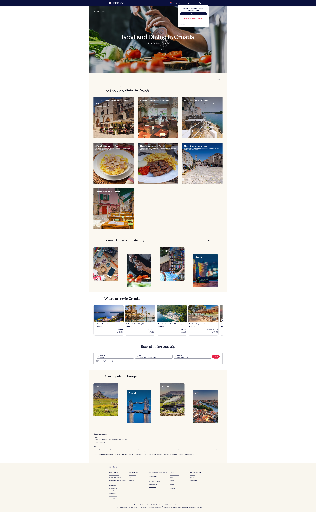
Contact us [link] (131, 480)
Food (119, 75)
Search (216, 356)
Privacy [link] (171, 477)
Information (141, 75)
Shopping (125, 75)
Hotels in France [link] (112, 493)
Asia (100, 454)
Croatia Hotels (151, 75)
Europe (98, 11)
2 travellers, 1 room (182, 357)
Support (189, 3)
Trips (195, 3)
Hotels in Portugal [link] (113, 496)
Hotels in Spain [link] (112, 485)
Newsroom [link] (152, 479)
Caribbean (138, 454)
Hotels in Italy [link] (112, 498)
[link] (193, 24)
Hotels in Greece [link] (113, 490)
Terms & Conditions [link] (174, 475)
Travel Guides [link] (193, 480)
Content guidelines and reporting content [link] (178, 483)
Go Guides (95, 75)
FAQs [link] (130, 477)
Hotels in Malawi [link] (113, 482)
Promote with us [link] (153, 484)
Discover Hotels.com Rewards (193, 18)
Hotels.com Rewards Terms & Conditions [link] (177, 487)
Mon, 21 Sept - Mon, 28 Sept (147, 357)
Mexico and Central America (153, 454)
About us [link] (192, 475)
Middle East (168, 454)
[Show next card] (222, 320)
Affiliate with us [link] (153, 476)
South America (189, 454)
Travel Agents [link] (152, 487)
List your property (179, 3)
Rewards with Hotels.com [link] (196, 482)
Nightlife (133, 75)
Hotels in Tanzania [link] (113, 488)
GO (94, 11)
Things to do (111, 75)
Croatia (103, 11)
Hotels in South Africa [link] (114, 475)
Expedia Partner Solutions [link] (155, 481)
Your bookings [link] (132, 475)
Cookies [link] (172, 480)
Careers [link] (192, 477)
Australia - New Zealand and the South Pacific (118, 454)
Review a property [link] (133, 482)
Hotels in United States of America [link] (117, 480)
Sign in (205, 3)
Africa (95, 454)
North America (178, 454)
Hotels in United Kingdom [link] (115, 477)
